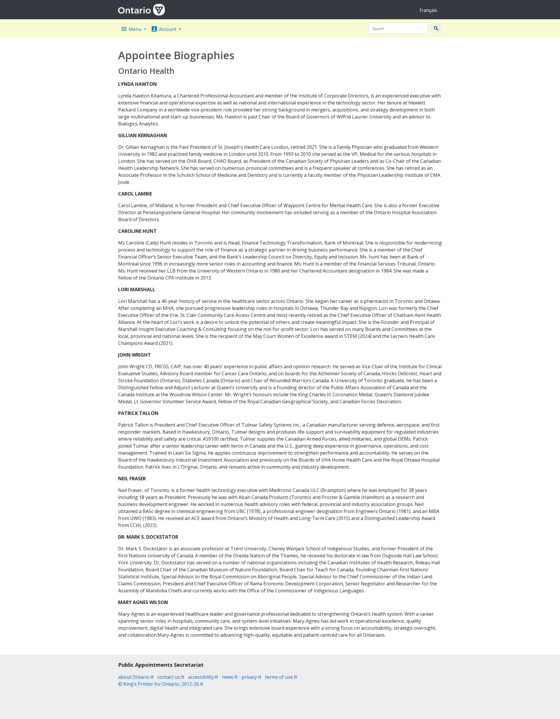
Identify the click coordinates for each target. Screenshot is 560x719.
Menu (131, 28)
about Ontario (135, 677)
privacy (251, 677)
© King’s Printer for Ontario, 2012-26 (160, 684)
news (229, 677)
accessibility (203, 677)
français (428, 10)
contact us (171, 677)
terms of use (281, 677)
